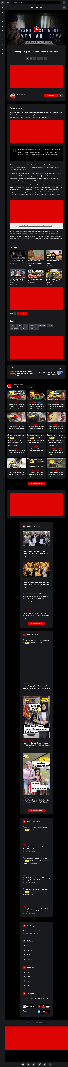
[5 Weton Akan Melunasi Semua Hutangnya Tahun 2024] (36, 395)
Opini (30, 797)
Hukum (25, 548)
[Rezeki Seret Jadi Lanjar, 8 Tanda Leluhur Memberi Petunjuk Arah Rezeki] (16, 440)
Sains (24, 844)
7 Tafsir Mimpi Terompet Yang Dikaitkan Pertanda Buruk (36, 450)
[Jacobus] (13, 96)
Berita (12, 325)
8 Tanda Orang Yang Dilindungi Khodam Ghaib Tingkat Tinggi (36, 474)
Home (29, 972)
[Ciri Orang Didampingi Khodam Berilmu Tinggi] (18, 255)
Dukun (19, 325)
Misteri (53, 448)
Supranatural (14, 328)
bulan (26, 189)
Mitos (25, 325)
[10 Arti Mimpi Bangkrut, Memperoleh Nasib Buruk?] (16, 463)
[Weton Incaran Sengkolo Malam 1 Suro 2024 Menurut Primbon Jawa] (16, 395)
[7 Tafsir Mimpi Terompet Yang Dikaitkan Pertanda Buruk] (36, 439)
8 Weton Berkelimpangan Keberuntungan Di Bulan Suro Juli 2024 (56, 406)
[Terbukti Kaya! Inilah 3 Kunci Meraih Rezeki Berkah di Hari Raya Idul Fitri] (36, 255)
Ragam (39, 402)
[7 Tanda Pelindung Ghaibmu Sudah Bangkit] (56, 440)
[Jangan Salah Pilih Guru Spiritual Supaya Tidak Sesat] (54, 273)
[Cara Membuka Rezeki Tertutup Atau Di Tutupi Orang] (54, 255)
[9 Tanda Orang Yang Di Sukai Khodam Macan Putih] (36, 417)
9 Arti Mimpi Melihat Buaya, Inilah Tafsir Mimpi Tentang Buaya (56, 474)
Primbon (32, 49)
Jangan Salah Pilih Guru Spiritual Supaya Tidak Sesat (53, 281)
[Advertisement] (36, 76)
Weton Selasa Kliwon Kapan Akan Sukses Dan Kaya (17, 281)
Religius (29, 959)
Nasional (35, 548)
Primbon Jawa (41, 325)
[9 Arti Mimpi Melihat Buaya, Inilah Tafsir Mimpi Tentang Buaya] (56, 463)
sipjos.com (36, 7)
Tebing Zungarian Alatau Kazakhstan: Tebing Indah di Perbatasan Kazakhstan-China (36, 911)
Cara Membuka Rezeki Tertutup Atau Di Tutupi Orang (53, 262)
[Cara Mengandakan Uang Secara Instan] (36, 273)
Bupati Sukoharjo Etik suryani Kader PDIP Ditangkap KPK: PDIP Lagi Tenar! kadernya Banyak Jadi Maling (36, 745)
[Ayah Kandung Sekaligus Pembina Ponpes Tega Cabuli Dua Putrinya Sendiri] (36, 538)
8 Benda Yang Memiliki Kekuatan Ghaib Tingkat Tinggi (16, 428)
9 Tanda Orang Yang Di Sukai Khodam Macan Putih (36, 428)
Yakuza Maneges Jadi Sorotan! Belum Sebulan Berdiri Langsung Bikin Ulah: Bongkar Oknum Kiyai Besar (36, 584)
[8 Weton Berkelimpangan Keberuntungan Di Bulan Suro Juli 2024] (56, 395)
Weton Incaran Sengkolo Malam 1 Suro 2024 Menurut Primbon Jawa (16, 406)
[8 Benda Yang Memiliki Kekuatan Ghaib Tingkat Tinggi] (16, 417)
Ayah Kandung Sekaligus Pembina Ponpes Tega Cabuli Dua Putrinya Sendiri (35, 553)
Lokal (29, 548)
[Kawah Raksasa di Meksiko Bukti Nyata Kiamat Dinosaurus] (36, 834)
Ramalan (50, 325)
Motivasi (29, 950)
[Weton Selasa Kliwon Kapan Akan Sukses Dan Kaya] (18, 273)
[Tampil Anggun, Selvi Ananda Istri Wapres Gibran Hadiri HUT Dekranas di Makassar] (36, 660)
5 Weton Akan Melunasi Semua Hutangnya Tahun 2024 (36, 406)
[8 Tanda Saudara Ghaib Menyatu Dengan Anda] (56, 417)
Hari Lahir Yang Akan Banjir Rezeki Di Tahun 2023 (25, 373)
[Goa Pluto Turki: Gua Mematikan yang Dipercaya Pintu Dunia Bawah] (36, 865)
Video (29, 976)
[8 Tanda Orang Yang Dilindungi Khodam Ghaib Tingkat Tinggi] (36, 463)
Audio (29, 981)
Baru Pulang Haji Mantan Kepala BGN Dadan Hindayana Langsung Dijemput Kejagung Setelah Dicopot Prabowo (36, 615)
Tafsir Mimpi (24, 328)
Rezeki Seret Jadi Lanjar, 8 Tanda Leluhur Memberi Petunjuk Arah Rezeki (16, 452)
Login (29, 985)
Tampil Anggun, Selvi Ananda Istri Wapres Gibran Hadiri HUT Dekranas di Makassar (36, 688)
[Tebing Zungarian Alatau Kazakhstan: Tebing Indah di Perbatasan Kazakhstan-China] (36, 896)
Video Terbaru (33, 328)
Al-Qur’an (30, 954)
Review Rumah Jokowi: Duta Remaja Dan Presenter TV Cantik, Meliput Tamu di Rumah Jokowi (36, 802)
